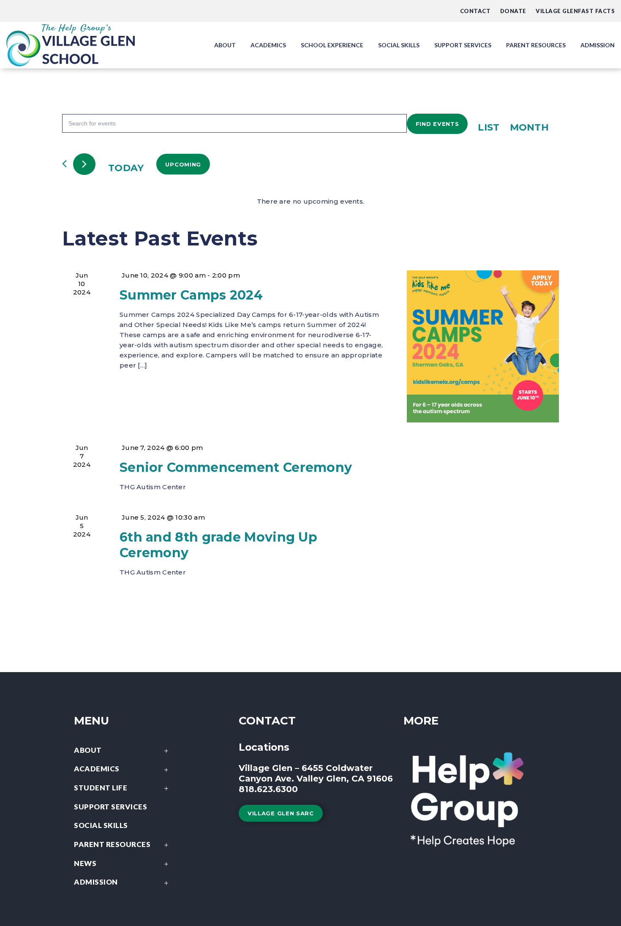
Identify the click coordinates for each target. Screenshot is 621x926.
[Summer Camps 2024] (483, 346)
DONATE (513, 11)
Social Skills (101, 825)
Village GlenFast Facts (575, 11)
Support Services (110, 806)
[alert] (310, 201)
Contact (475, 11)
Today (126, 168)
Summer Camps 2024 (191, 295)
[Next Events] (84, 164)
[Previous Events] (64, 164)
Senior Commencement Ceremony (236, 467)
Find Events (437, 123)
